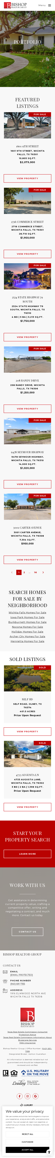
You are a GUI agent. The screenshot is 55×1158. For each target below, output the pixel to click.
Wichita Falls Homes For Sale (27, 612)
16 (35, 572)
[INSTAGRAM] (28, 1096)
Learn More (27, 854)
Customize (27, 1142)
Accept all (27, 1150)
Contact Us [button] (27, 931)
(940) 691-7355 (17, 984)
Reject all (27, 1134)
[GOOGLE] (35, 1096)
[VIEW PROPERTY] (27, 176)
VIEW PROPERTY (27, 178)
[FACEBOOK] (20, 1096)
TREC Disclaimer (27, 1043)
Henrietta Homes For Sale (27, 641)
